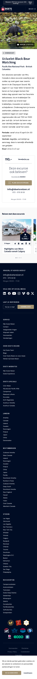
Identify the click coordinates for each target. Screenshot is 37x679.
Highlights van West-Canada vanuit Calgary (14, 250)
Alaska (5, 498)
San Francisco (7, 527)
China (5, 437)
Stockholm (6, 552)
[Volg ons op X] (32, 293)
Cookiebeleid (25, 652)
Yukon (5, 501)
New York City (7, 530)
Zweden (5, 426)
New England (7, 492)
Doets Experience (9, 374)
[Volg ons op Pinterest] (28, 293)
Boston (5, 558)
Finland (5, 432)
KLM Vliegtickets (8, 400)
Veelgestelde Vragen (10, 330)
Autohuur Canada (9, 406)
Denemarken (7, 440)
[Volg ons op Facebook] (9, 293)
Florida (5, 475)
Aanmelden (26, 307)
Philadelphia (7, 572)
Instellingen (28, 673)
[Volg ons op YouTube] (14, 293)
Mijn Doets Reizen (9, 324)
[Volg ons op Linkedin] (4, 293)
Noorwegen (7, 429)
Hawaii (5, 495)
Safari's (5, 601)
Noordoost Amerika (9, 489)
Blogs (5, 353)
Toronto (5, 549)
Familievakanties (8, 607)
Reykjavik (6, 541)
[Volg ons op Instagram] (19, 293)
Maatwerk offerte (9, 394)
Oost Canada (7, 503)
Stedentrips (7, 595)
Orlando (5, 547)
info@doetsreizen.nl (18, 189)
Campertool (7, 391)
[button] (18, 30)
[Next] (33, 236)
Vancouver (6, 521)
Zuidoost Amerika (9, 484)
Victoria (5, 535)
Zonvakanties (7, 604)
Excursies (6, 397)
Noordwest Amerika (9, 478)
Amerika (5, 418)
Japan (5, 435)
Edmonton (6, 561)
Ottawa (5, 564)
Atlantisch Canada (9, 506)
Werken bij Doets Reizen (11, 359)
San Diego (6, 569)
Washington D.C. (8, 555)
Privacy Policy (12, 652)
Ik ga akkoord (11, 673)
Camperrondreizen (9, 584)
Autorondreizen (8, 587)
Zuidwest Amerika (9, 452)
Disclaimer (25, 648)
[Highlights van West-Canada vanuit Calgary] (16, 230)
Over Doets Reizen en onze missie (14, 356)
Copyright (18, 655)
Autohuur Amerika (9, 403)
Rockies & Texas (8, 481)
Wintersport (7, 598)
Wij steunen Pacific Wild (11, 389)
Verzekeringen (7, 338)
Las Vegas (6, 518)
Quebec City (7, 566)
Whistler (6, 533)
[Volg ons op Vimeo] (23, 293)
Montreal (6, 544)
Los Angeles (7, 524)
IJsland (5, 423)
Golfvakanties (7, 610)
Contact (5, 327)
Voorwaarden (7, 335)
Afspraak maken (8, 332)
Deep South (7, 486)
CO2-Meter (7, 386)
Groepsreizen (7, 612)
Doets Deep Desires (9, 593)
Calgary (5, 538)
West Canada (7, 455)
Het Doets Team (8, 350)
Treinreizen (6, 590)
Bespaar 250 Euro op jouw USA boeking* (19, 2)
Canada (5, 421)
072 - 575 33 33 (18, 192)
